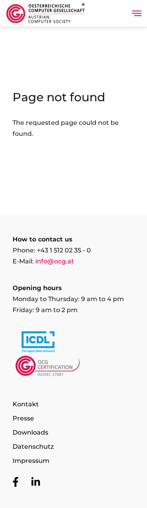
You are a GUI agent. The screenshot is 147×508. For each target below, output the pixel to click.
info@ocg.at (54, 261)
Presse (23, 418)
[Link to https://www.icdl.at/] (73, 343)
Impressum (31, 460)
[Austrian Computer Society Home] (45, 13)
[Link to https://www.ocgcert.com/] (73, 368)
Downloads (30, 432)
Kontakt (26, 404)
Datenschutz (33, 446)
